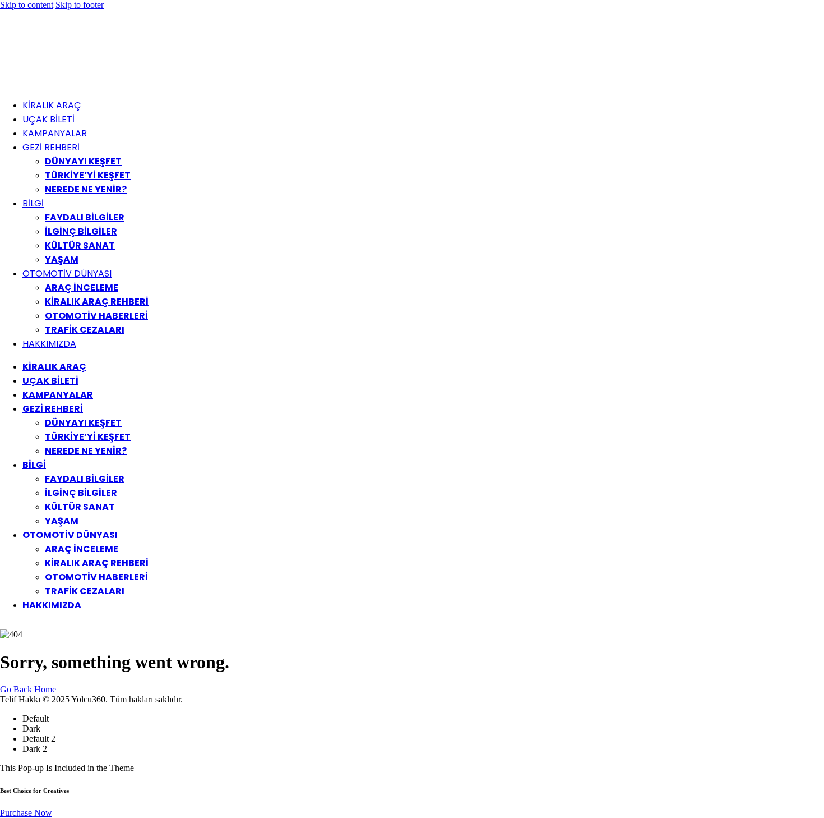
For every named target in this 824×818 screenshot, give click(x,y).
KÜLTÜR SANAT (80, 245)
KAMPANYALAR (54, 133)
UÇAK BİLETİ (48, 119)
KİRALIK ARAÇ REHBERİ (97, 301)
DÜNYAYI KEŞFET (83, 161)
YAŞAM (61, 259)
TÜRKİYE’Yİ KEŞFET (88, 175)
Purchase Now (26, 812)
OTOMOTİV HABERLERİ (96, 315)
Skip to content (26, 5)
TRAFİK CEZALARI (84, 329)
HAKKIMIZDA (49, 343)
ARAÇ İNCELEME (81, 287)
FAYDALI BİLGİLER (84, 217)
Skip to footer (79, 5)
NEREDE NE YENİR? (86, 189)
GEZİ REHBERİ (51, 147)
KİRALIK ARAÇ (51, 105)
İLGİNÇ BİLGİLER (81, 231)
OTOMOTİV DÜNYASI (67, 273)
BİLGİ (33, 203)
